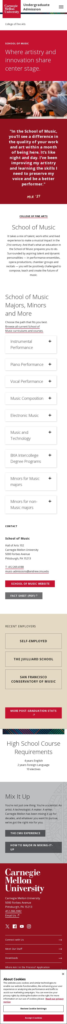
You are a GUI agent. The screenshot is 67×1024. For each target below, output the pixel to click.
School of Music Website (30, 583)
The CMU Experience (25, 833)
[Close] (63, 974)
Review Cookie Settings (33, 1008)
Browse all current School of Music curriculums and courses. (24, 329)
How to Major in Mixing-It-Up (31, 847)
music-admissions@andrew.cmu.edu (27, 571)
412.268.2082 (13, 911)
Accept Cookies (33, 1017)
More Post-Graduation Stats (36, 711)
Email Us (12, 915)
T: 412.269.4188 (14, 567)
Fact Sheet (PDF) (26, 596)
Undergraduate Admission (36, 7)
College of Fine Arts (15, 24)
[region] (33, 996)
